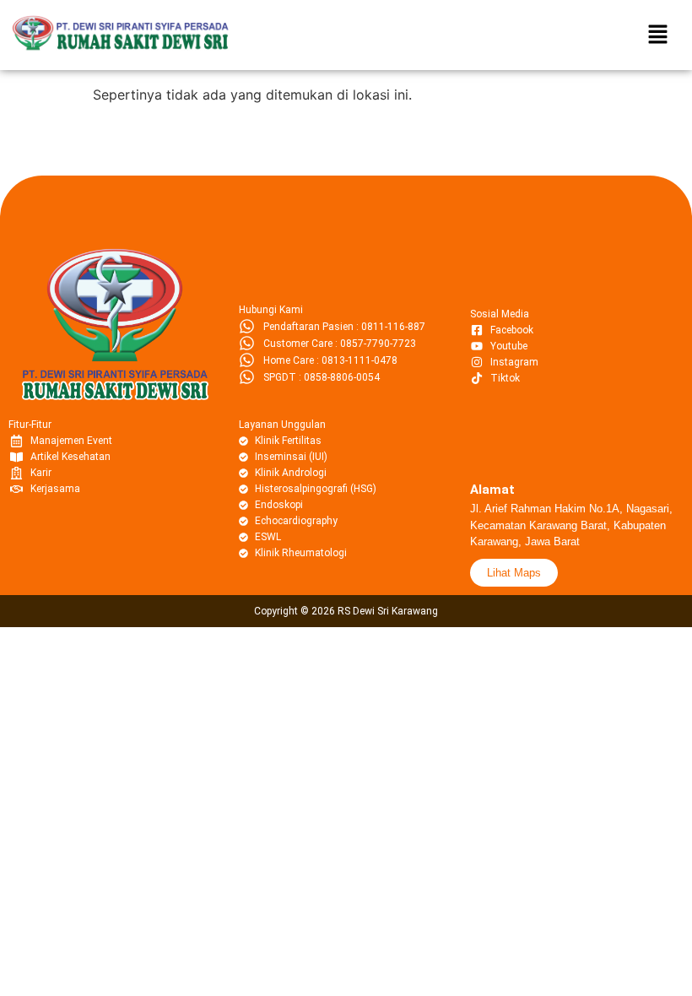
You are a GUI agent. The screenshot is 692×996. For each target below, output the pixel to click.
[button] (658, 35)
